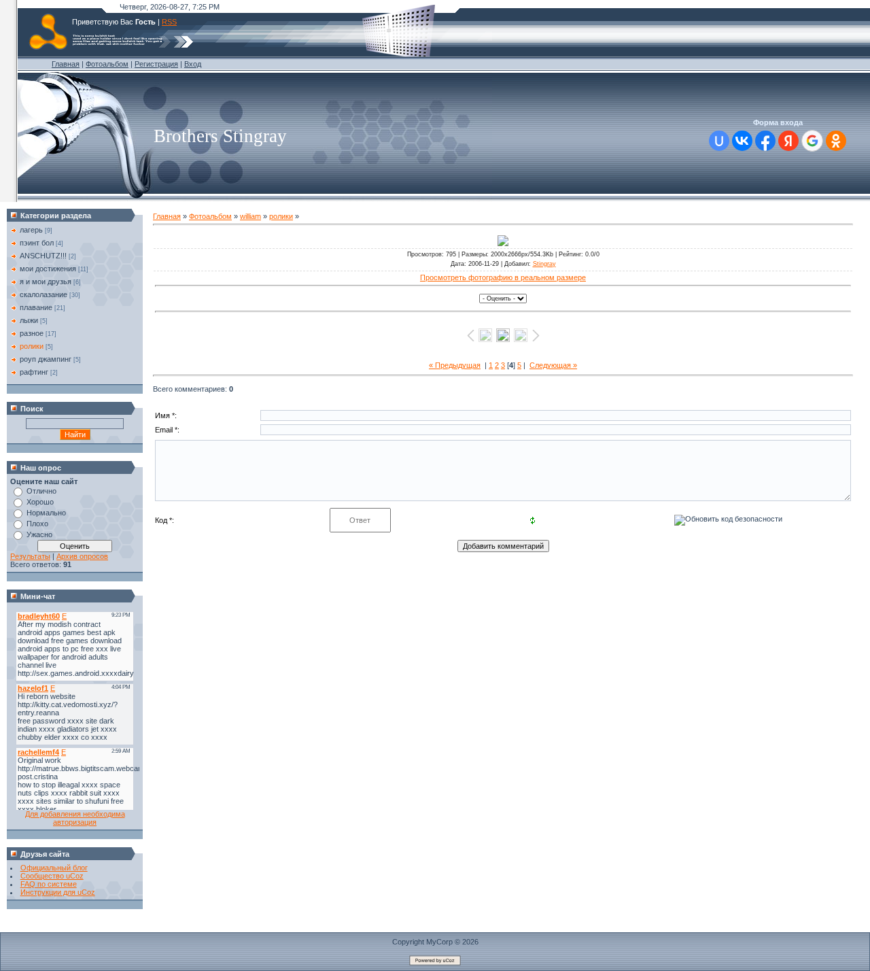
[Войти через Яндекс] (788, 141)
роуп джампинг (45, 359)
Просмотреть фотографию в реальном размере (503, 277)
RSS (169, 22)
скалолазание (43, 294)
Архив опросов (82, 556)
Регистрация (156, 64)
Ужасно (39, 534)
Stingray (544, 263)
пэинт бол (37, 243)
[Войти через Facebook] (765, 141)
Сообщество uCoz (52, 876)
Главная (66, 64)
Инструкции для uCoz (57, 892)
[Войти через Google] (812, 141)
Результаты (30, 556)
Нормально (46, 513)
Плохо (37, 523)
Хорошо (40, 502)
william (250, 216)
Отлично (41, 491)
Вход (192, 64)
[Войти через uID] (719, 141)
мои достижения (48, 269)
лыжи (29, 320)
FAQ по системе (48, 884)
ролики (32, 346)
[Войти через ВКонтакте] (742, 141)
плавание (36, 307)
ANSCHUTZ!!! (43, 256)
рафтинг (34, 372)
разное (32, 333)
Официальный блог (54, 868)
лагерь (31, 230)
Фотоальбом (107, 64)
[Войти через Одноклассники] (836, 141)
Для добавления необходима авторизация (75, 818)
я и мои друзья (45, 281)
